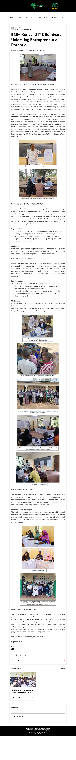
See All (63, 668)
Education (54, 18)
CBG (32, 18)
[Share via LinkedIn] (21, 655)
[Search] (65, 6)
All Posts (12, 18)
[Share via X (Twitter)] (17, 655)
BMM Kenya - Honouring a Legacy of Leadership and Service (22, 691)
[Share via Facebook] (12, 655)
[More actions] (64, 28)
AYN (19, 18)
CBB (26, 18)
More (62, 18)
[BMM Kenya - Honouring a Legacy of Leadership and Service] (23, 679)
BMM (13, 646)
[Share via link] (26, 655)
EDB (39, 18)
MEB (45, 18)
